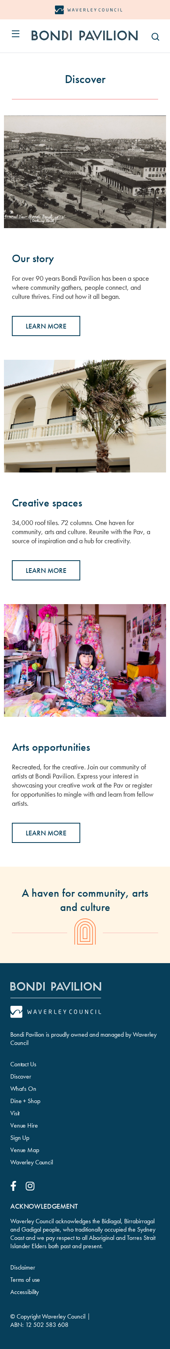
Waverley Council (31, 1162)
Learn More (46, 326)
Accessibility (24, 1292)
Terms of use (25, 1279)
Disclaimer (22, 1267)
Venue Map (24, 1150)
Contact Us (23, 1064)
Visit (14, 1113)
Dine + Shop (25, 1101)
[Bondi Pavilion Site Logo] (85, 35)
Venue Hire (24, 1125)
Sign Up (19, 1138)
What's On (23, 1088)
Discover (20, 1076)
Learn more (46, 570)
